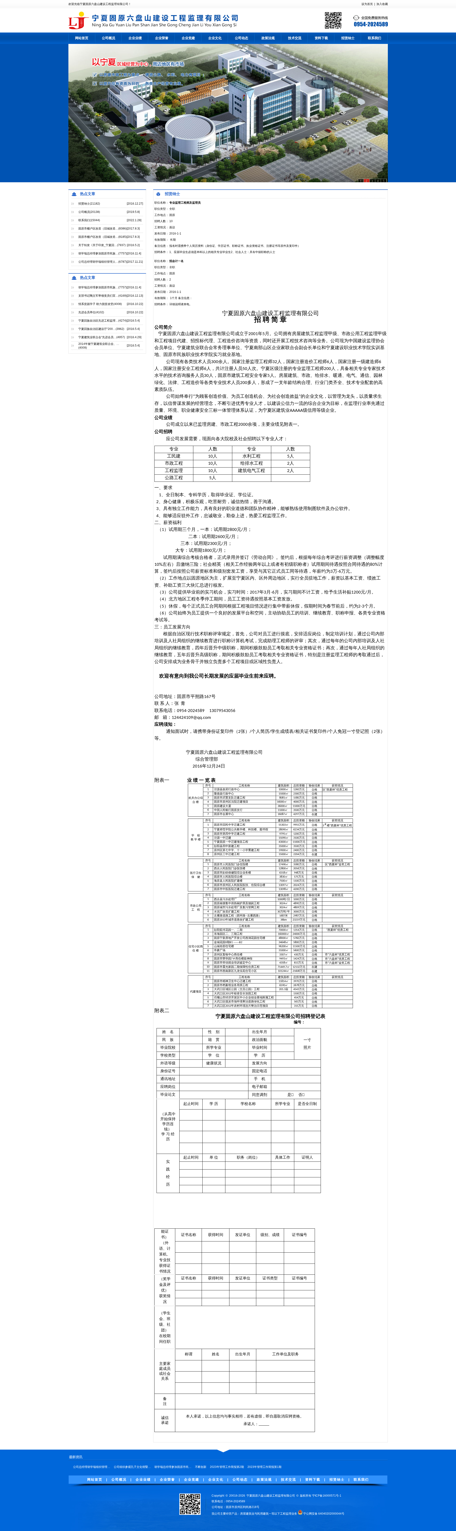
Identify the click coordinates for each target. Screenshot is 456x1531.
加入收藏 (382, 4)
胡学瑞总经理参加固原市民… (172, 1467)
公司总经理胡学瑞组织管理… (91, 1467)
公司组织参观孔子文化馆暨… (132, 1467)
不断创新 (200, 1467)
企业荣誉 (161, 38)
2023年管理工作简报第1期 (264, 1467)
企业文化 (215, 38)
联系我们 (374, 38)
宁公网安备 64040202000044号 (323, 1513)
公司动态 (241, 38)
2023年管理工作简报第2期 (227, 1467)
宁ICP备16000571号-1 (326, 1495)
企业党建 (188, 38)
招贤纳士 (348, 38)
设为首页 (367, 4)
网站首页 (81, 38)
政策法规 (268, 38)
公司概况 (108, 38)
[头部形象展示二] (228, 113)
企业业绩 (135, 38)
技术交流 (294, 38)
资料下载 (321, 38)
